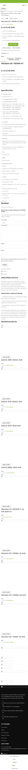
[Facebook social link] (13, 1)
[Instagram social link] (15, 1)
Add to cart (13, 44)
